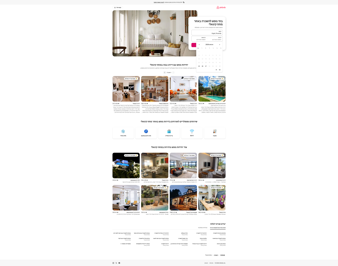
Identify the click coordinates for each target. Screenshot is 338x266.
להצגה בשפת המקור (159, 2)
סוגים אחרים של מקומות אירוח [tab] (218, 227)
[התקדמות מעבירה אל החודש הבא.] (199, 44)
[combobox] (207, 33)
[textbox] (214, 39)
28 (202, 66)
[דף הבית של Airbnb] (221, 7)
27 (206, 66)
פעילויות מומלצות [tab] (202, 227)
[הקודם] (173, 72)
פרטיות (211, 263)
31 (216, 70)
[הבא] (164, 72)
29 (199, 66)
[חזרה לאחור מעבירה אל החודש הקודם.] (219, 44)
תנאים (206, 263)
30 (219, 70)
